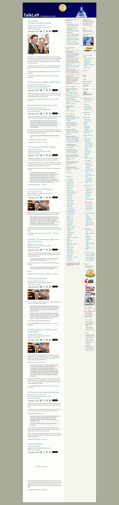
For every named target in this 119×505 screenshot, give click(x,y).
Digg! (35, 31)
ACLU (87, 231)
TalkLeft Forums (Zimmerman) (87, 62)
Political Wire (87, 153)
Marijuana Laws (87, 60)
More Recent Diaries (70, 110)
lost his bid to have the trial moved (51, 358)
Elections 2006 (70, 217)
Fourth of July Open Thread (73, 34)
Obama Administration (71, 244)
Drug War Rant (88, 142)
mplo (69, 99)
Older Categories (70, 247)
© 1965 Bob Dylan (70, 265)
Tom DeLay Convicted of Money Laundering (42, 147)
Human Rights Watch (90, 259)
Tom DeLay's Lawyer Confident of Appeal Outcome (44, 82)
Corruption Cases (41, 25)
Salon (87, 197)
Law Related (69, 234)
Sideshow (87, 154)
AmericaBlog (87, 138)
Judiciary (69, 230)
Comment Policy (89, 31)
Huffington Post (89, 190)
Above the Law (89, 162)
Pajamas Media (89, 206)
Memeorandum (87, 114)
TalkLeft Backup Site (88, 58)
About (87, 30)
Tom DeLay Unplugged (35, 444)
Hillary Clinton (70, 224)
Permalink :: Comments (42, 142)
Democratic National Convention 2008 (71, 211)
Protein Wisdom (89, 208)
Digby (85, 124)
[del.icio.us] (41, 31)
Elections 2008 (70, 219)
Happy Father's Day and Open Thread (72, 29)
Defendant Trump (70, 182)
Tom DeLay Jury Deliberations (37, 278)
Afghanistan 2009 (70, 193)
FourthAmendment (89, 169)
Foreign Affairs (70, 222)
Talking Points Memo (88, 131)
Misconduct (69, 242)
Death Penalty (70, 206)
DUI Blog (87, 167)
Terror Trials (69, 255)
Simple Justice (89, 178)
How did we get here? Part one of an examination (72, 51)
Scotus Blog (88, 173)
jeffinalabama (70, 57)
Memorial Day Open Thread (73, 43)
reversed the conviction (50, 57)
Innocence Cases (70, 227)
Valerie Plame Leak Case (72, 257)
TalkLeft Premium (87, 67)
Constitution (69, 198)
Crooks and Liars (87, 121)
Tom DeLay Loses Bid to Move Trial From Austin (43, 392)
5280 (86, 137)
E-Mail (84, 31)
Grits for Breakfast (89, 143)
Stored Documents (71, 212)
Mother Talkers (88, 151)
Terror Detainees (70, 208)
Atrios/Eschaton (87, 119)
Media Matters (89, 192)
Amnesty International (90, 254)
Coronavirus (69, 180)
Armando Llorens (87, 106)
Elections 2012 (70, 185)
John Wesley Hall (87, 109)
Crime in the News (71, 203)
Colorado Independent (88, 217)
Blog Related (69, 195)
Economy (69, 188)
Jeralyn (31, 25)
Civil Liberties (69, 197)
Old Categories (70, 249)
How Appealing (87, 127)
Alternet (87, 187)
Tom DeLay (33, 29)
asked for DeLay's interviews (47, 212)
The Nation (88, 195)
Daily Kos (86, 122)
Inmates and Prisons (71, 226)
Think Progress (87, 132)
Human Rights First (90, 257)
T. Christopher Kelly (88, 107)
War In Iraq (69, 258)
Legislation (69, 235)
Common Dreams (89, 189)
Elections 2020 (70, 221)
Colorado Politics (89, 219)
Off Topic (69, 245)
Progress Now (89, 221)
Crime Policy (69, 205)
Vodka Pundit (88, 210)
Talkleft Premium (70, 252)
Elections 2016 (70, 183)
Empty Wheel (86, 126)
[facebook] (47, 31)
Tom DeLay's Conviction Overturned (39, 23)
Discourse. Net (89, 165)
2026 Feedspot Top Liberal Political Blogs (89, 267)
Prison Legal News (90, 260)
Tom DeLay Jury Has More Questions (40, 189)
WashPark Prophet (90, 222)
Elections (69, 216)
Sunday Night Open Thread (72, 145)
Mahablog (87, 149)
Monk (92, 328)
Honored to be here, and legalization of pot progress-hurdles (72, 89)
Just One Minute (89, 205)
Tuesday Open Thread (72, 24)
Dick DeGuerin (39, 88)
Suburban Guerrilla (89, 158)
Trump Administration (71, 192)
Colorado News (40, 281)
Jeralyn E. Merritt (87, 101)
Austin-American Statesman (38, 362)
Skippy (86, 156)
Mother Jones (88, 194)
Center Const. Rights (90, 255)
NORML (87, 246)
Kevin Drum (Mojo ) (89, 145)
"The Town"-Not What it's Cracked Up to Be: (71, 98)
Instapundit (86, 129)
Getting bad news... (70, 76)
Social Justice (70, 253)
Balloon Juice (87, 140)
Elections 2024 (70, 187)
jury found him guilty (53, 158)
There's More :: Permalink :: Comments (48, 274)
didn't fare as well (50, 405)
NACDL (87, 241)
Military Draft (69, 240)
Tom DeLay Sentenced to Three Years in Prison (43, 105)
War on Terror (70, 260)
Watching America (89, 198)
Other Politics (70, 250)
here (46, 65)
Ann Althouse (88, 164)
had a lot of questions (55, 253)
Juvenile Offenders (71, 232)
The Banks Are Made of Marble (72, 59)
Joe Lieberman (70, 229)
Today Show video (56, 65)
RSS (91, 30)
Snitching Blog (89, 179)
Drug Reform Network (88, 237)
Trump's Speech (70, 163)
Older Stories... (69, 172)
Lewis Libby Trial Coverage (72, 237)
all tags (38, 29)
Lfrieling (69, 91)
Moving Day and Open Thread (73, 38)
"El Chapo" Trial (70, 214)
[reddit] (44, 31)
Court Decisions (70, 201)
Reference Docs (70, 190)
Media (38, 446)
